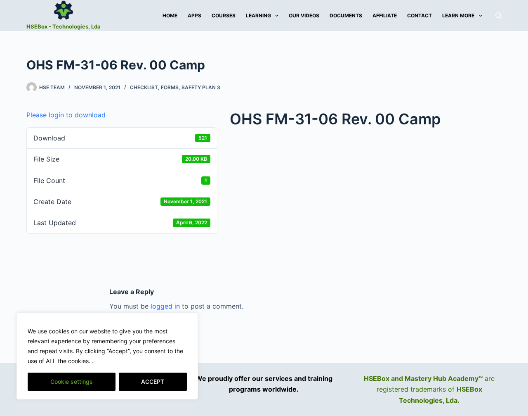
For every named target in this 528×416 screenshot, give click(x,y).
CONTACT (419, 15)
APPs (194, 15)
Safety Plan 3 (201, 87)
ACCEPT (152, 381)
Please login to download (66, 115)
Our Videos (304, 15)
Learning (258, 15)
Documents (346, 15)
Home (170, 15)
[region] (107, 356)
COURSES (224, 15)
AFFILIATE (384, 15)
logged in (165, 306)
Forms (170, 87)
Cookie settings (71, 381)
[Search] (498, 15)
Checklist (144, 87)
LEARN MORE (458, 15)
